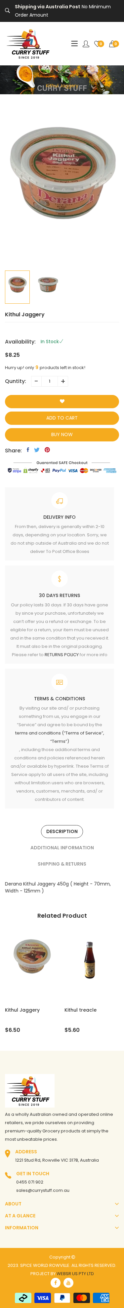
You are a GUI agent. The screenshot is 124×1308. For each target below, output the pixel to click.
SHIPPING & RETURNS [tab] (62, 864)
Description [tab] (62, 831)
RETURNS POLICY (62, 655)
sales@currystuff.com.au (42, 1190)
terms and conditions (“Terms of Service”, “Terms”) (59, 737)
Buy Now (62, 434)
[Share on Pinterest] (47, 450)
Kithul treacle (80, 1010)
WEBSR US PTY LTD (75, 1273)
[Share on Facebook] (28, 450)
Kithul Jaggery (22, 1010)
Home (62, 73)
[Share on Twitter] (37, 450)
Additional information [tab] (62, 847)
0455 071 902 (29, 1182)
